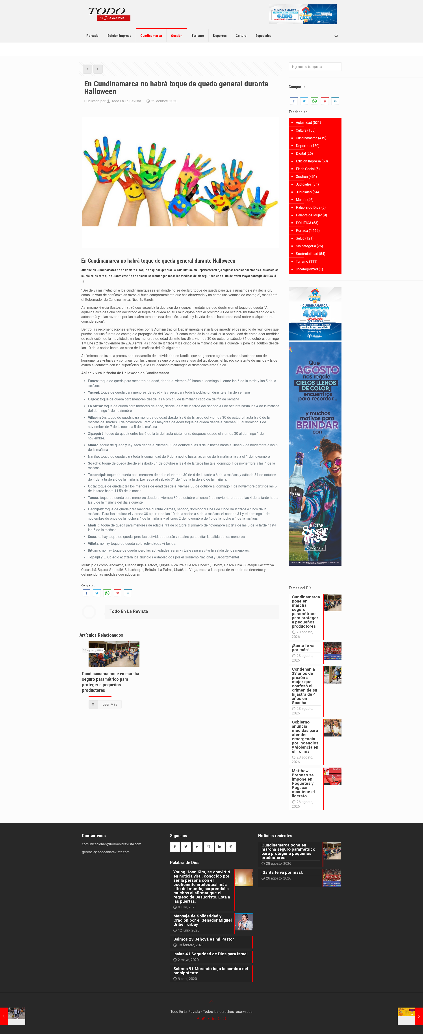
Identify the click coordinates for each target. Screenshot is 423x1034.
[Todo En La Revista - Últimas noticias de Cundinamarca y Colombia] (109, 14)
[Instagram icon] (225, 1019)
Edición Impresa (308, 161)
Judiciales (304, 184)
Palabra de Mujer (309, 215)
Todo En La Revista (126, 101)
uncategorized (307, 269)
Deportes (303, 146)
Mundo (301, 200)
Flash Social (305, 169)
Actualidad (304, 123)
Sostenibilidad (307, 254)
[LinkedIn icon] (214, 1019)
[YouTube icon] (209, 1019)
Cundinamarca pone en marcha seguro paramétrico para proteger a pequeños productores (110, 682)
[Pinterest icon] (219, 1019)
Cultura (301, 130)
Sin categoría (306, 246)
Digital (301, 153)
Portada (302, 231)
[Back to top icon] (211, 1001)
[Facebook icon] (198, 1019)
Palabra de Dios (308, 207)
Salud (300, 238)
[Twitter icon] (204, 1019)
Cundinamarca (306, 138)
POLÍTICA (303, 223)
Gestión (302, 177)
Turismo (302, 261)
